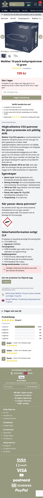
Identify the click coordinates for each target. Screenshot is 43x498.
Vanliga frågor (8, 426)
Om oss (6, 413)
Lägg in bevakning (21, 97)
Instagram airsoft (9, 449)
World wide (17, 373)
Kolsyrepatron (24, 18)
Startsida (4, 18)
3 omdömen (21, 68)
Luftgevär (6, 282)
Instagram (7, 446)
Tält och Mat (15, 10)
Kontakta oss (7, 415)
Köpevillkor (7, 433)
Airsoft (24, 10)
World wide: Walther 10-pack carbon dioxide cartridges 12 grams (23, 294)
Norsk (30, 373)
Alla (5, 10)
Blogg (21, 377)
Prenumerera (32, 387)
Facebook (6, 452)
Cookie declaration (9, 418)
